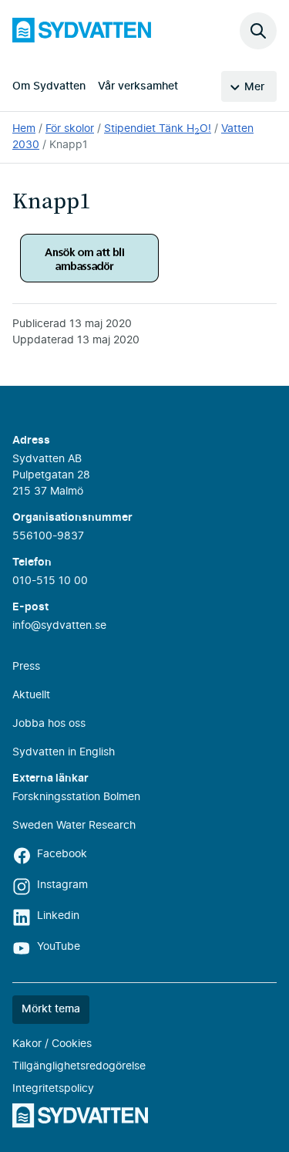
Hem (23, 128)
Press (26, 666)
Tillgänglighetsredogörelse (79, 1066)
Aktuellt (31, 695)
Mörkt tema (51, 1009)
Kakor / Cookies (52, 1044)
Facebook (62, 854)
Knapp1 (68, 145)
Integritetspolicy (53, 1088)
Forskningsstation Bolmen (76, 797)
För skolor (69, 128)
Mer (254, 87)
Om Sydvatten (49, 86)
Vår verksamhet (138, 86)
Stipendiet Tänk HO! (157, 128)
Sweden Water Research (74, 825)
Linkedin (58, 915)
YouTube (58, 946)
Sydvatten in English (63, 752)
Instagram (62, 885)
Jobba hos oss (49, 723)
